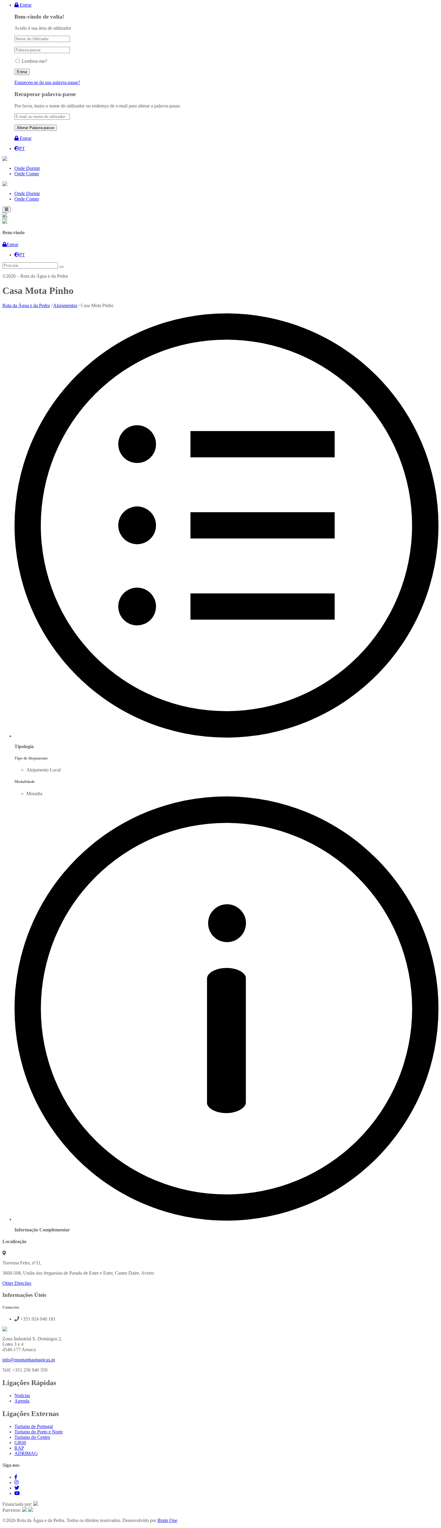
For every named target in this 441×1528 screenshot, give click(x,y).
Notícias (22, 1395)
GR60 (20, 1442)
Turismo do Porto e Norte (38, 1431)
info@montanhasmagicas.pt (28, 1359)
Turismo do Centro (32, 1437)
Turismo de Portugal (33, 1426)
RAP (19, 1448)
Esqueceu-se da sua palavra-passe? (47, 82)
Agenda (21, 1400)
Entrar (25, 5)
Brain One (167, 1520)
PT (22, 148)
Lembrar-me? (34, 61)
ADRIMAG (26, 1453)
